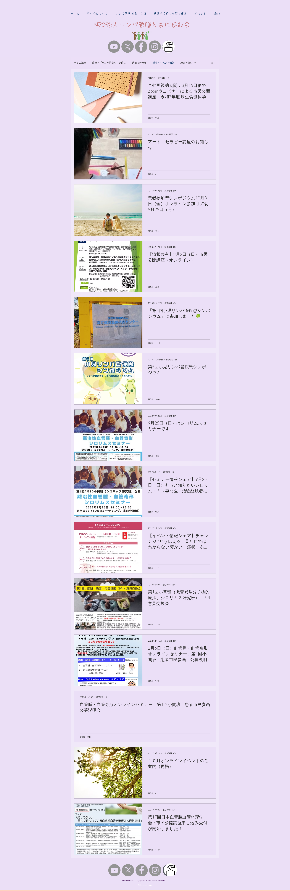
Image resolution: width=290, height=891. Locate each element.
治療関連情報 (139, 62)
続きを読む (186, 62)
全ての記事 (80, 62)
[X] (127, 46)
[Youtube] (114, 46)
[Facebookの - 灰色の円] (141, 46)
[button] (97, 13)
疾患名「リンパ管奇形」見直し (109, 62)
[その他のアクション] (210, 78)
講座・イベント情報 (163, 62)
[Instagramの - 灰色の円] (155, 46)
